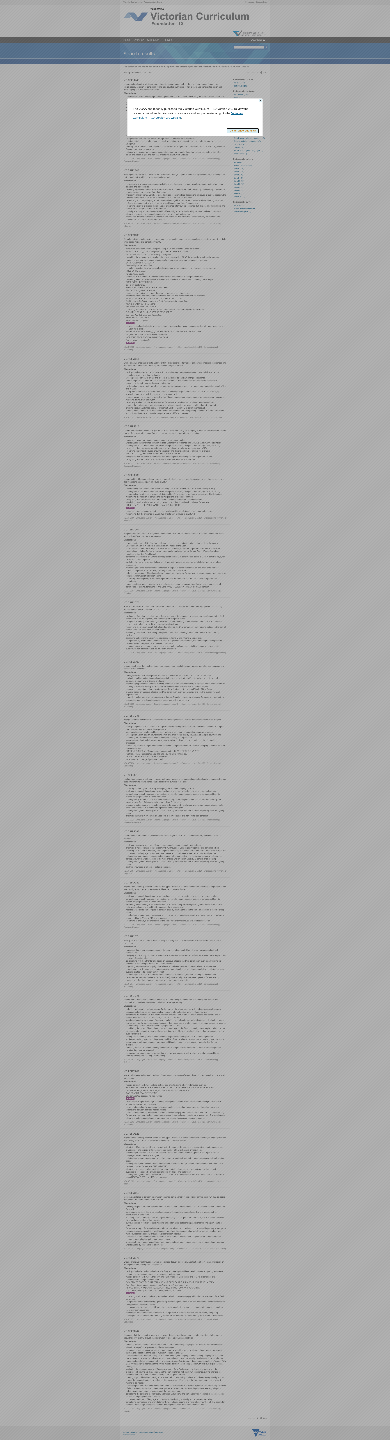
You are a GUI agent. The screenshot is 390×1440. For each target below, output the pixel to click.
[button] (260, 100)
